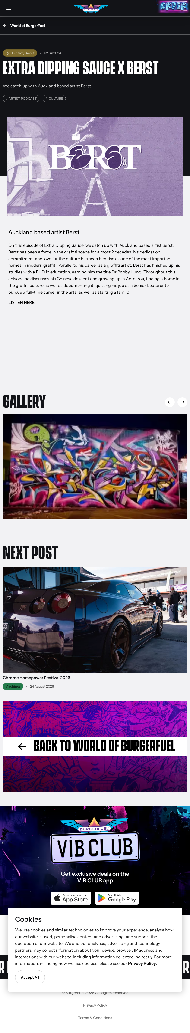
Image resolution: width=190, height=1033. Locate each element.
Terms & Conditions (95, 1017)
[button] (182, 402)
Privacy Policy (95, 1005)
